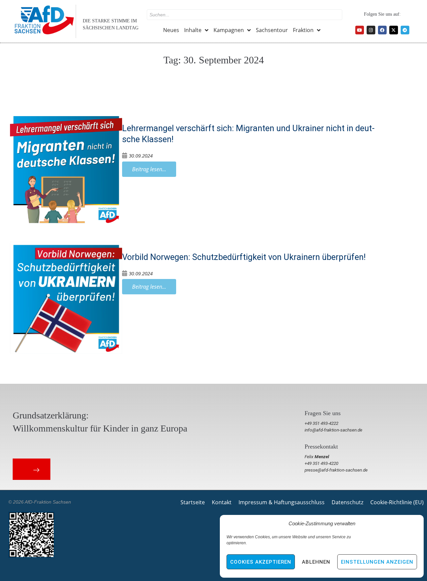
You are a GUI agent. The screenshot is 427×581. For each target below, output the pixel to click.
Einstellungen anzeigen (377, 562)
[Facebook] (382, 30)
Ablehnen (316, 562)
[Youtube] (359, 30)
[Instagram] (371, 30)
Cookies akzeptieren (260, 562)
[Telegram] (405, 30)
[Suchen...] (244, 14)
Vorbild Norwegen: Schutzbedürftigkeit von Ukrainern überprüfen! (244, 257)
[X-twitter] (393, 30)
